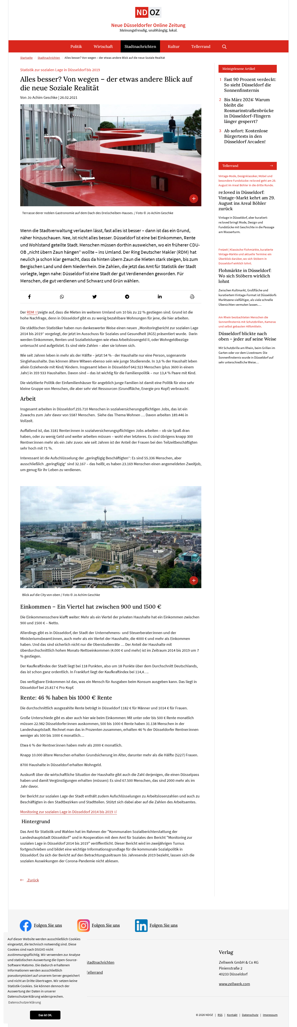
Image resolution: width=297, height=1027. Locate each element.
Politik (76, 46)
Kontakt (232, 1015)
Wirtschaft (103, 46)
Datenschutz (250, 1015)
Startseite (26, 58)
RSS (220, 1015)
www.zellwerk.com (234, 983)
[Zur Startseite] (148, 16)
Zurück (33, 880)
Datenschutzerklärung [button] (24, 1002)
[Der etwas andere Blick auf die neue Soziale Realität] (110, 155)
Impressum (270, 1015)
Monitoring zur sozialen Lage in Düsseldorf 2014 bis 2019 (66, 811)
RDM (30, 312)
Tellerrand (200, 46)
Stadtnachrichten (140, 46)
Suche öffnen (224, 46)
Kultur (174, 46)
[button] (29, 297)
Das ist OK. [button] (45, 1015)
